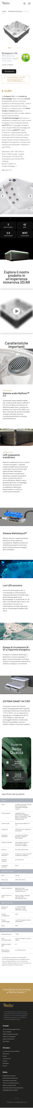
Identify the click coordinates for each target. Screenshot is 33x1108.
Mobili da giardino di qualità (10, 1034)
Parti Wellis (6, 1041)
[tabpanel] (16, 31)
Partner (5, 1065)
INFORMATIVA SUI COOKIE (10, 1090)
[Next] (30, 196)
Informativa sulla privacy (10, 1080)
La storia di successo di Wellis (11, 1051)
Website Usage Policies (9, 1085)
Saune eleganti (7, 1031)
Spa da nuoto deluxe (8, 1039)
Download (6, 1063)
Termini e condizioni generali (11, 1083)
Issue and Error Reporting (10, 1078)
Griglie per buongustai (9, 1036)
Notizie (5, 1056)
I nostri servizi (7, 1058)
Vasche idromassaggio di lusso (11, 1029)
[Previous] (3, 196)
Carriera (5, 1061)
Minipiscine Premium (15, 11)
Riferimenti (6, 1053)
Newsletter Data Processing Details (13, 1088)
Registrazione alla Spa (9, 1075)
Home (4, 11)
